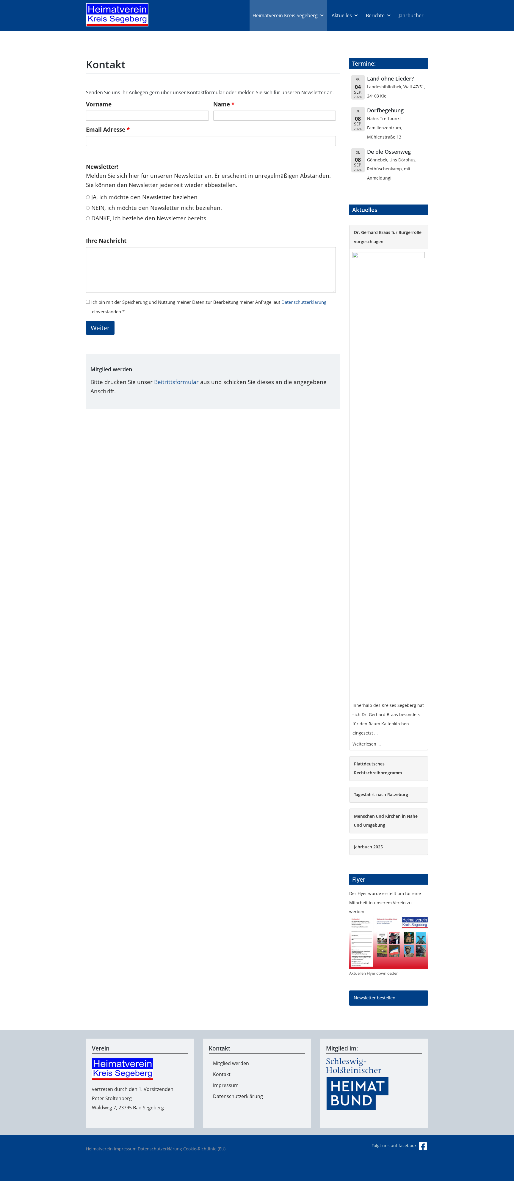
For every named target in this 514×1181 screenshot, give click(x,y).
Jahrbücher (411, 15)
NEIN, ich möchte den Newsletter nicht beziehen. (156, 208)
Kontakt (222, 1074)
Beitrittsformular (176, 382)
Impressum (226, 1085)
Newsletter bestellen (374, 998)
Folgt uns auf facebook (395, 1145)
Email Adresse (108, 129)
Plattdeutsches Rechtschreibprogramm (378, 768)
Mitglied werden (231, 1063)
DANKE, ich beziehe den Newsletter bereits (148, 218)
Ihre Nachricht (106, 241)
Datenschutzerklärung (303, 302)
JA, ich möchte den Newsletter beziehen (144, 197)
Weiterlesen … (366, 744)
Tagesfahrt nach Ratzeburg (381, 794)
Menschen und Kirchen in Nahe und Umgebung (386, 820)
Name (223, 104)
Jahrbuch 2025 (368, 847)
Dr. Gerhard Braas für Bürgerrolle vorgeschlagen (387, 236)
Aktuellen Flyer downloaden (374, 973)
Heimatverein (99, 1149)
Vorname (99, 104)
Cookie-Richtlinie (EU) (204, 1149)
